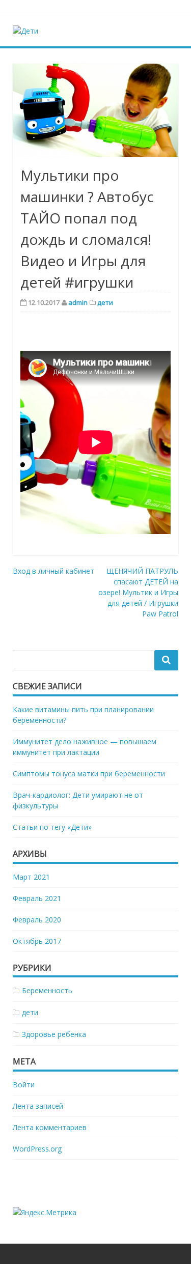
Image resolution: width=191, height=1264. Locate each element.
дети (105, 302)
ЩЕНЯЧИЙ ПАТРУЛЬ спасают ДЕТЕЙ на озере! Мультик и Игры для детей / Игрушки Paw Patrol (138, 592)
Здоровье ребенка (54, 1034)
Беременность (47, 990)
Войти (24, 1084)
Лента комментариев (50, 1127)
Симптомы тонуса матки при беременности (89, 773)
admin (78, 302)
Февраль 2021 (37, 898)
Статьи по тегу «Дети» (52, 827)
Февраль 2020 (37, 919)
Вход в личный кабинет (53, 571)
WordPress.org (37, 1149)
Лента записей (38, 1106)
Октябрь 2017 (37, 941)
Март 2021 (31, 877)
